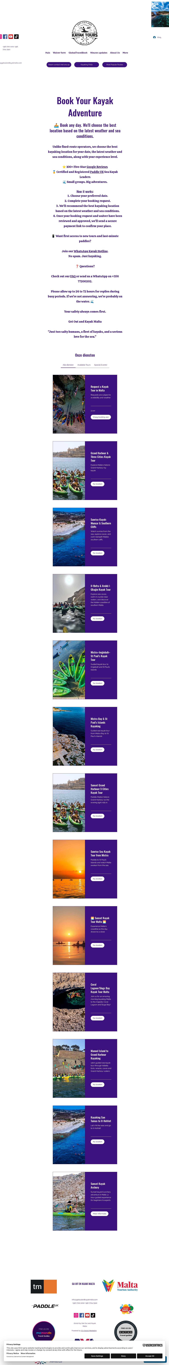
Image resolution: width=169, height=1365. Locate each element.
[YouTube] (11, 36)
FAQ (73, 276)
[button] (101, 417)
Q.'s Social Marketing (89, 1331)
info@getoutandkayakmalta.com (85, 1300)
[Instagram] (76, 1315)
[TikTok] (16, 36)
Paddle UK (97, 172)
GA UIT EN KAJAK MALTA (83, 1284)
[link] (68, 365)
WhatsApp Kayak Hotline (90, 251)
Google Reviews (97, 167)
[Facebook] (5, 36)
